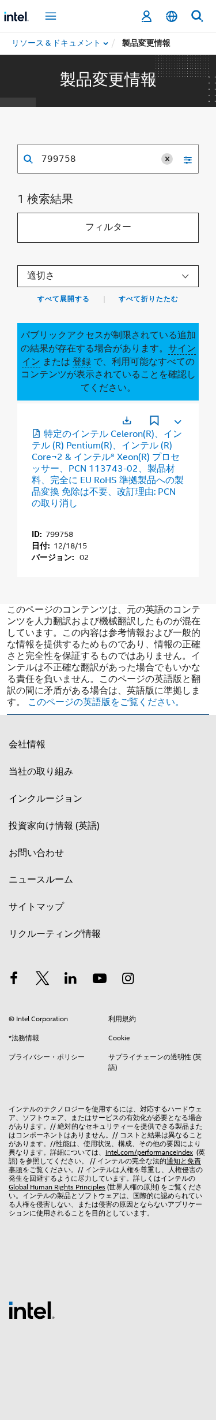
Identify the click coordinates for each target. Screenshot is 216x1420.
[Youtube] (99, 980)
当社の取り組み (41, 771)
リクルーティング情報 (55, 934)
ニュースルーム (41, 879)
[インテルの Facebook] (14, 980)
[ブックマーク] (154, 422)
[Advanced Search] (184, 159)
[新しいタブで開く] (127, 420)
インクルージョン (45, 798)
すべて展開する (63, 298)
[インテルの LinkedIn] (71, 980)
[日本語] (171, 16)
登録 (82, 362)
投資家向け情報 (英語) (54, 826)
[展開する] (176, 419)
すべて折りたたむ (149, 298)
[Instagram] (128, 980)
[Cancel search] (167, 159)
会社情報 (27, 744)
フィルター (108, 227)
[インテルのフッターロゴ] (32, 1309)
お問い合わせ (36, 853)
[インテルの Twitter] (42, 980)
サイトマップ (36, 907)
